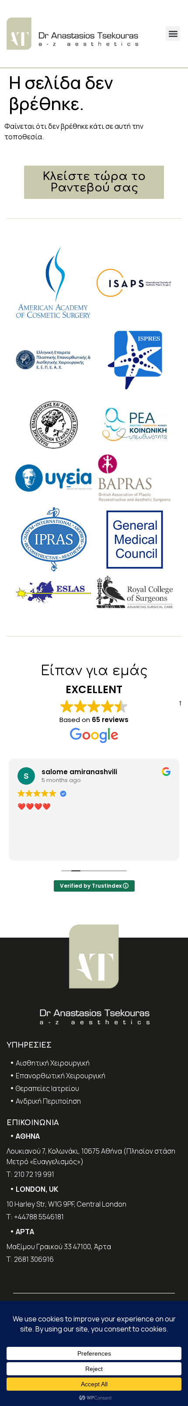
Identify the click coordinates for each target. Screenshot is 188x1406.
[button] (173, 33)
